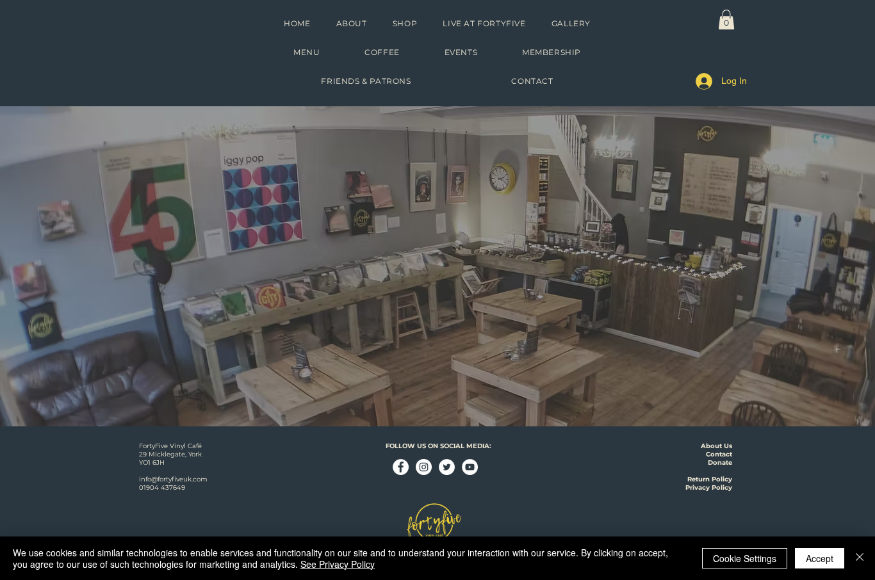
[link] (726, 19)
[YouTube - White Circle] (470, 467)
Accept (819, 558)
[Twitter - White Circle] (447, 467)
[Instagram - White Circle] (424, 467)
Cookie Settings (744, 558)
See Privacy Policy (337, 564)
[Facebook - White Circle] (401, 467)
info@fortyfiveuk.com (173, 479)
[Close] (859, 558)
